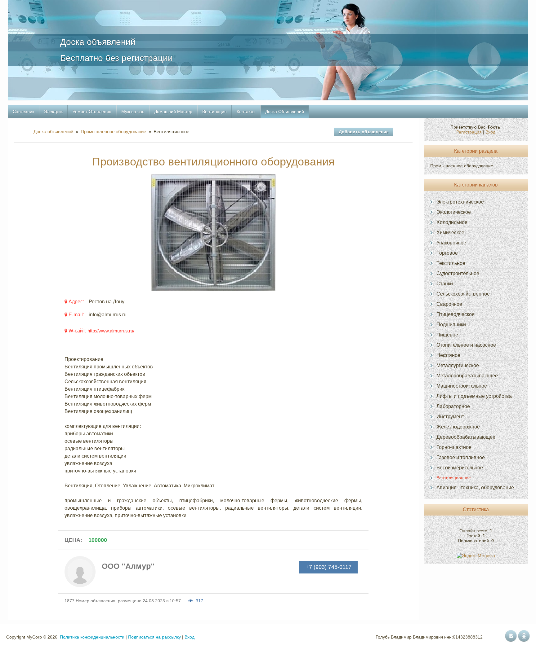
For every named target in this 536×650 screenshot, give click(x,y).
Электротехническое (460, 201)
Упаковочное (451, 242)
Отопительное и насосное (466, 345)
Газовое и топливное (460, 457)
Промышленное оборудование (113, 131)
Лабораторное (453, 406)
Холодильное (451, 222)
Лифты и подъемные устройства (474, 396)
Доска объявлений (55, 131)
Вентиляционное (453, 477)
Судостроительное (457, 273)
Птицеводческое (455, 314)
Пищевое (447, 334)
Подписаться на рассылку (154, 637)
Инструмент (450, 416)
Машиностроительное (461, 386)
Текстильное (450, 263)
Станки (444, 283)
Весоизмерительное (459, 467)
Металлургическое (457, 365)
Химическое (450, 232)
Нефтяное (448, 355)
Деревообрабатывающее (465, 437)
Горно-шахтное (453, 447)
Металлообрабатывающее (467, 375)
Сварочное (449, 304)
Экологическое (453, 212)
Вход (490, 132)
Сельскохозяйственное (463, 293)
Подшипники (451, 324)
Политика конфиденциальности (92, 637)
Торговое (447, 253)
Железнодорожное (458, 426)
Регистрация (469, 132)
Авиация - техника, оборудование (475, 487)
